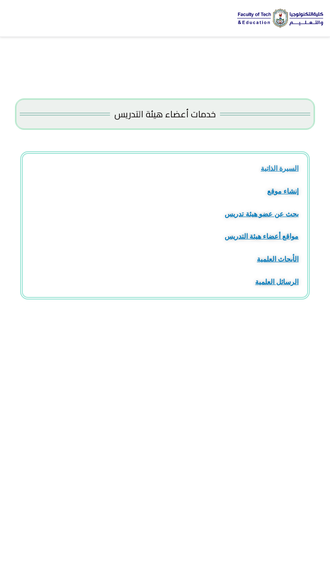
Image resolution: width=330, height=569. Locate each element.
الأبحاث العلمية (278, 259)
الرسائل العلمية (277, 282)
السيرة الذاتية (280, 168)
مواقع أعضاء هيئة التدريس (262, 236)
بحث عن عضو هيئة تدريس (262, 214)
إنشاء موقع (283, 191)
